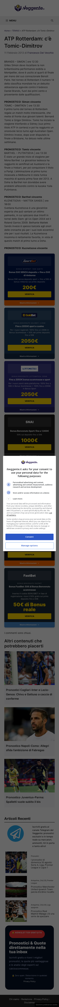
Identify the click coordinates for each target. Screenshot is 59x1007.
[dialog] (29, 503)
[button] (30, 499)
